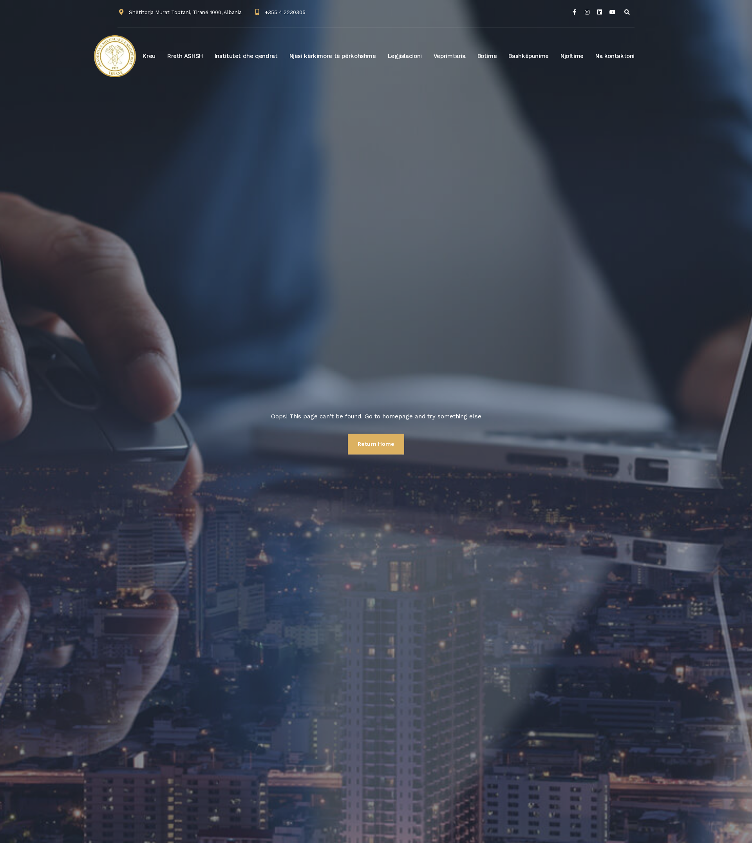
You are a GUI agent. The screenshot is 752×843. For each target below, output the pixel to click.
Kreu (149, 56)
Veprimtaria (450, 56)
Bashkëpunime (528, 56)
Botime (487, 56)
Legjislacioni (405, 56)
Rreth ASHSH (185, 56)
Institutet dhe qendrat (246, 56)
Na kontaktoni (614, 56)
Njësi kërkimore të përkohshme (332, 56)
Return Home (376, 444)
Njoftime (572, 56)
